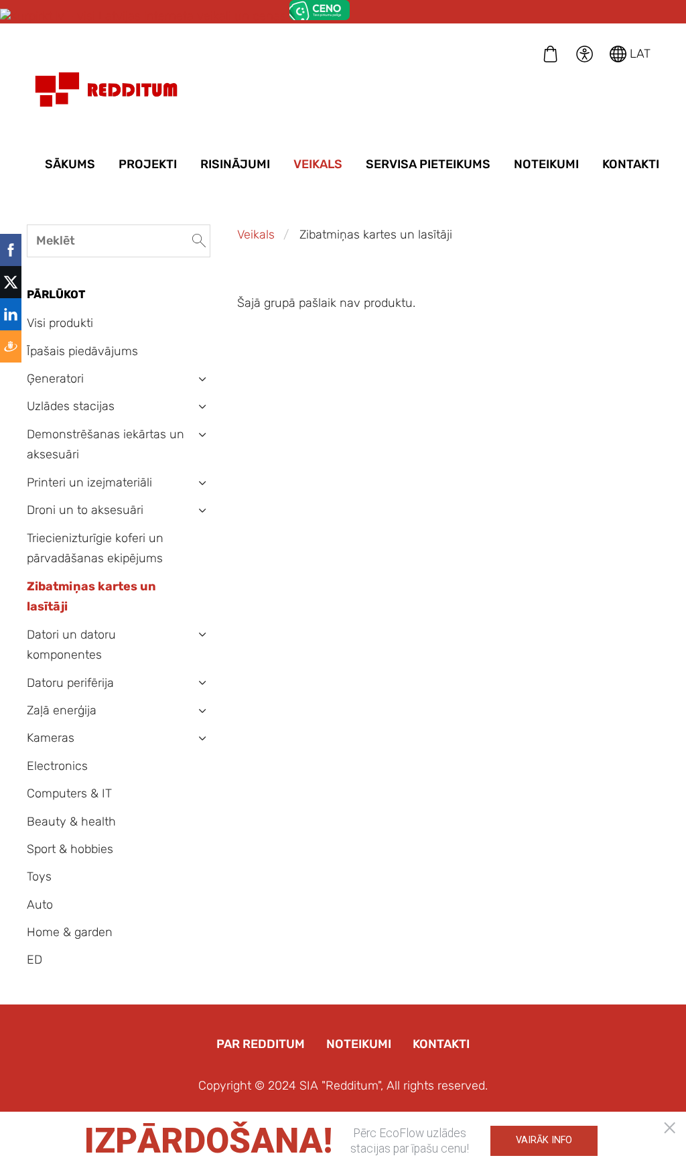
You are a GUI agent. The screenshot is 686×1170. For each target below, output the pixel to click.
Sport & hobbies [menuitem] (70, 849)
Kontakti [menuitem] (630, 164)
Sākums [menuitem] (70, 164)
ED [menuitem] (34, 959)
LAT (638, 53)
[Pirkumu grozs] (550, 53)
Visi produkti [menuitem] (60, 323)
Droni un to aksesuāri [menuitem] (85, 510)
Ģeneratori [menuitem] (55, 378)
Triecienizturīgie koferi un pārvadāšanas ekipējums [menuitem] (95, 548)
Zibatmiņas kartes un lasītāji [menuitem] (91, 596)
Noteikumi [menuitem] (546, 164)
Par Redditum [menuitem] (260, 1044)
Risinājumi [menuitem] (235, 164)
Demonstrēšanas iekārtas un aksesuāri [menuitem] (105, 444)
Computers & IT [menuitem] (69, 793)
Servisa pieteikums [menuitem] (428, 164)
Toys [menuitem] (39, 876)
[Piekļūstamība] (584, 53)
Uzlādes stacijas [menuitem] (71, 406)
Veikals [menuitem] (317, 164)
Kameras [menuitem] (50, 737)
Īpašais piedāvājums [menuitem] (82, 351)
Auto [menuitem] (40, 904)
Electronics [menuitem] (57, 766)
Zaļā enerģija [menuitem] (61, 710)
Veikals (256, 234)
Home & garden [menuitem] (70, 932)
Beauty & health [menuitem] (71, 821)
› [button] (202, 379)
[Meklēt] (199, 241)
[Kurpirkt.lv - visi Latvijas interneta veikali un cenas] (143, 16)
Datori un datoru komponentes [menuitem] (71, 645)
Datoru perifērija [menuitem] (70, 682)
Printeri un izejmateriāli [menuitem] (89, 482)
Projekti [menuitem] (148, 164)
